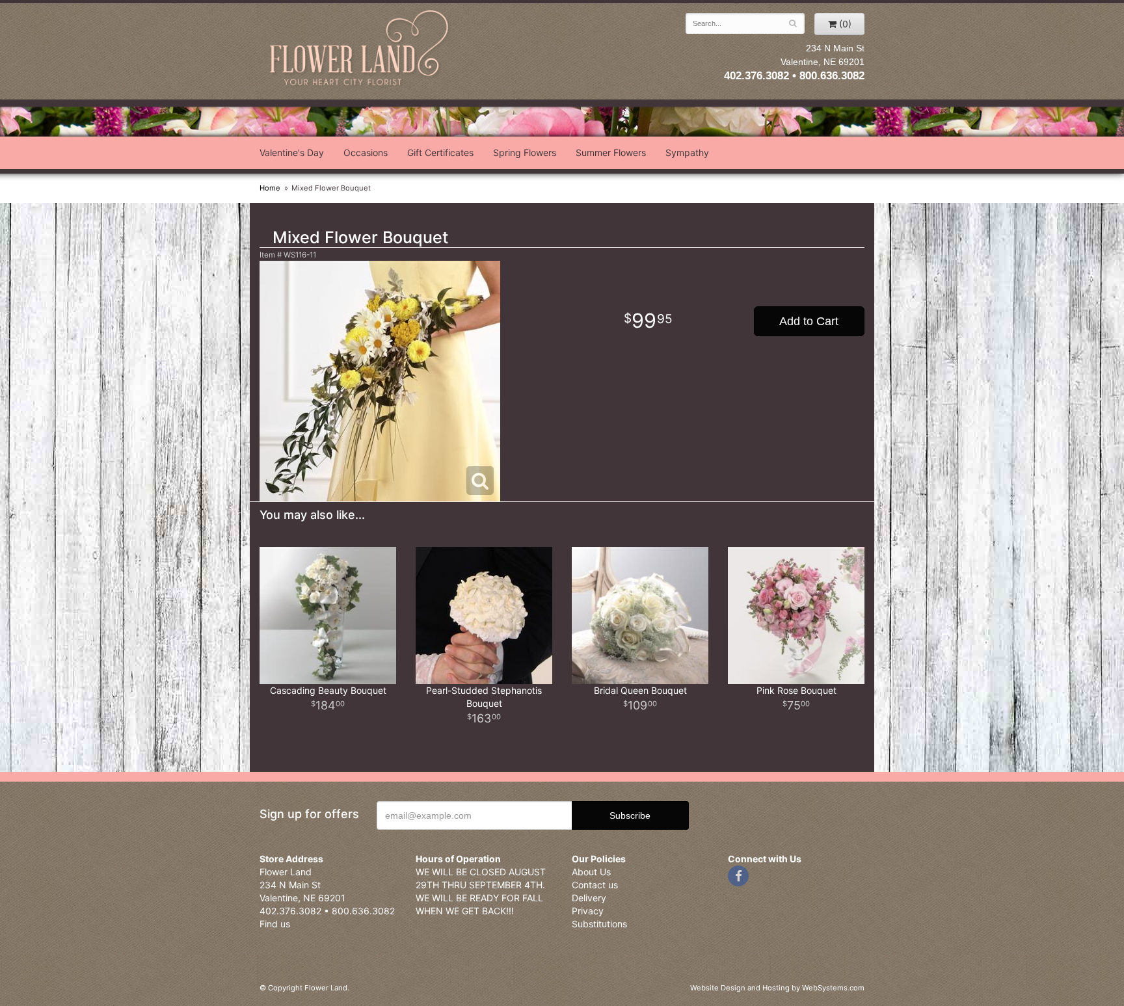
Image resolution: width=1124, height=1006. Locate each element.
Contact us (595, 884)
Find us (275, 923)
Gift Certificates (440, 152)
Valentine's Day (292, 152)
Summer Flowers (611, 152)
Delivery (589, 897)
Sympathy (687, 152)
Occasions (365, 152)
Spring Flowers (524, 152)
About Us (591, 871)
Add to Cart (808, 321)
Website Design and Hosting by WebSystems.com (777, 987)
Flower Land (360, 50)
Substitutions (599, 923)
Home (270, 187)
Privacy (588, 910)
